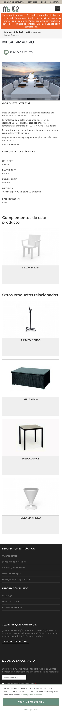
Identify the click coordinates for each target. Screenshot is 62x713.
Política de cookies (11, 601)
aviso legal (30, 683)
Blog (43, 2)
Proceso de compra (11, 573)
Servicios (32, 2)
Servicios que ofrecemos (14, 561)
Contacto (55, 2)
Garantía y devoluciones (13, 567)
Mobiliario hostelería (13, 2)
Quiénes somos (9, 555)
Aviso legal (7, 595)
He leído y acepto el (20, 683)
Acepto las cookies (31, 702)
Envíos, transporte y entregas (16, 579)
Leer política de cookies (32, 694)
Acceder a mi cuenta (12, 607)
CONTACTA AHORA (15, 641)
